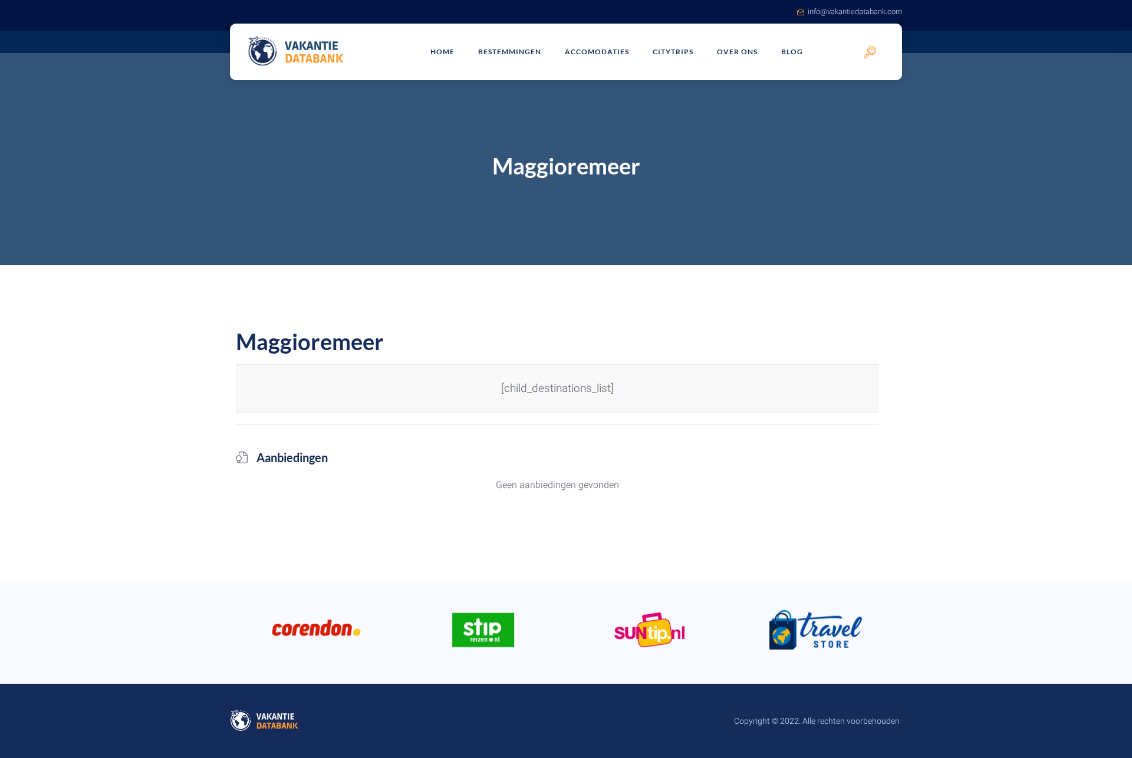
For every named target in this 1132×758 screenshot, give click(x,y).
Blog (792, 51)
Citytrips (673, 51)
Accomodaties (597, 51)
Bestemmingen (509, 51)
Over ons (737, 51)
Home (442, 51)
